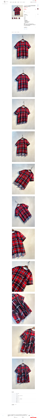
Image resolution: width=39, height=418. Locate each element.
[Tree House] (6, 1)
